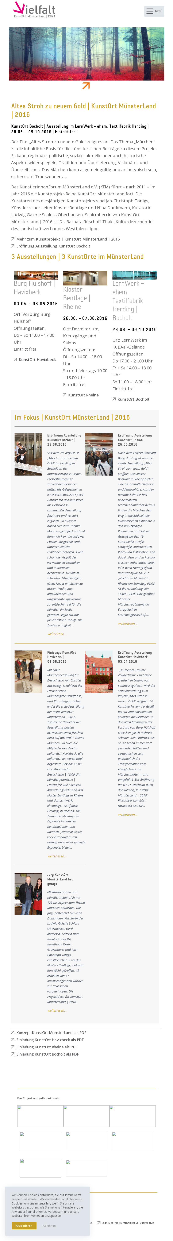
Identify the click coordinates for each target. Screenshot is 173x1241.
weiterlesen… (57, 633)
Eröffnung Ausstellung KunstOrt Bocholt (53, 246)
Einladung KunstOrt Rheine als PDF (46, 1046)
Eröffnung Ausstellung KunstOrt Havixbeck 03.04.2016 (98, 671)
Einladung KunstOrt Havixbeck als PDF (50, 1039)
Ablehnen (49, 1225)
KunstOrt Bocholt (134, 399)
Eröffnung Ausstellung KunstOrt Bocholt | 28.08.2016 (28, 454)
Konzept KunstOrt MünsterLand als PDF (51, 1032)
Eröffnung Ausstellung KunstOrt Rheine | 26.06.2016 (98, 454)
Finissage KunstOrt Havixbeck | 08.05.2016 (28, 671)
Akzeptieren (24, 1225)
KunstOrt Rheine (83, 394)
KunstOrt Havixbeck (37, 359)
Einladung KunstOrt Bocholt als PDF (47, 1054)
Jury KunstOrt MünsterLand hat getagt (28, 893)
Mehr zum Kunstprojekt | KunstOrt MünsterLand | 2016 (68, 239)
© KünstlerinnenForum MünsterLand (128, 1223)
